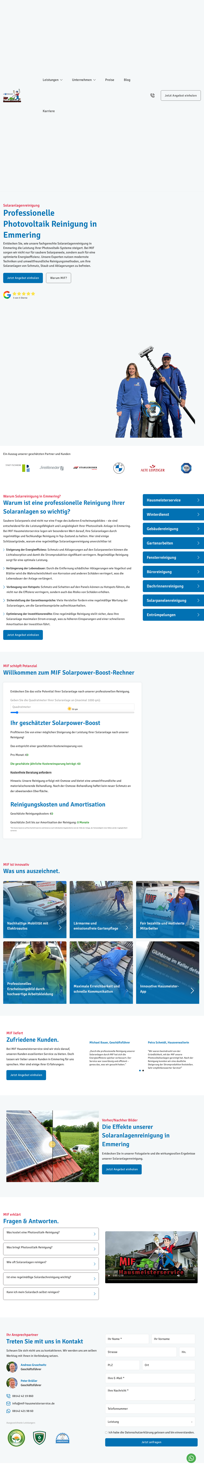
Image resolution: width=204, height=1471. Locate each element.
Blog (127, 80)
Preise (109, 80)
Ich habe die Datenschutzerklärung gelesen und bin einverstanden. (151, 1432)
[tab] (140, 1070)
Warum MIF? (58, 278)
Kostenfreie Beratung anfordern (30, 772)
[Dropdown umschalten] (61, 80)
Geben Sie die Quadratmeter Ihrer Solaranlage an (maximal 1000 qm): (55, 700)
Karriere (49, 111)
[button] (51, 1234)
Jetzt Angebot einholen (181, 95)
